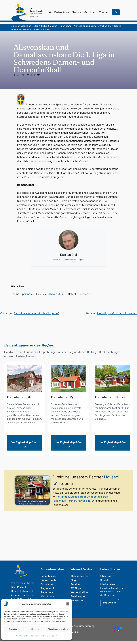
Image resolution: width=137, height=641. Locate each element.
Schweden (85, 294)
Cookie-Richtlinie (22, 636)
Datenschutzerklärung (39, 636)
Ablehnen (35, 629)
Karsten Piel (19, 75)
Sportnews (27, 294)
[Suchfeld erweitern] (116, 12)
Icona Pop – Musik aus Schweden (117, 313)
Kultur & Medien (57, 294)
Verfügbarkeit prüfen (24, 442)
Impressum (53, 636)
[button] (67, 604)
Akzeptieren (14, 629)
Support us (110, 602)
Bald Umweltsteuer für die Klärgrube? (36, 313)
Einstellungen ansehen (58, 629)
